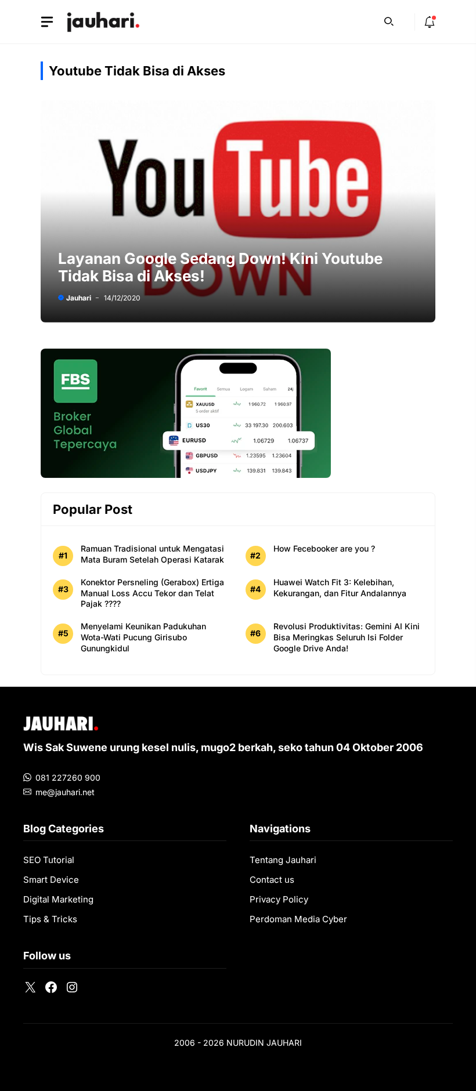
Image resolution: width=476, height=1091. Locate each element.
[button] (389, 20)
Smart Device (51, 879)
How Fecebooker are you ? (324, 548)
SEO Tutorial (48, 859)
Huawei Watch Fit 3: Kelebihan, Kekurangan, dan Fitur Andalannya (339, 587)
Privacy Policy (279, 899)
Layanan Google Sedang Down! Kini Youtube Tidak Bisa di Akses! (220, 267)
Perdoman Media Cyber (298, 919)
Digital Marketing (58, 899)
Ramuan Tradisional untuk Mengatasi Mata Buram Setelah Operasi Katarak (152, 553)
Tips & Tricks (50, 919)
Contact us (272, 879)
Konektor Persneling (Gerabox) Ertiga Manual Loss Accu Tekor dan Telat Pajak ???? (152, 593)
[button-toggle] (47, 22)
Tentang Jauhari (283, 859)
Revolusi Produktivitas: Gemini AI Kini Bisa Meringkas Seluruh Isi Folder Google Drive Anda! (346, 637)
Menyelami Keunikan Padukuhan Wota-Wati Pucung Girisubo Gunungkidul (143, 637)
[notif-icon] (429, 22)
